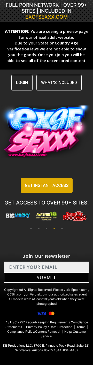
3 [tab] (46, 228)
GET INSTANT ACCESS (46, 185)
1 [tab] (31, 228)
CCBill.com (15, 294)
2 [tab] (38, 228)
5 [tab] (62, 228)
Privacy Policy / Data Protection (49, 327)
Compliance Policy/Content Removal (33, 331)
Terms (80, 327)
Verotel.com (38, 294)
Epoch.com (79, 290)
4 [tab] (54, 228)
